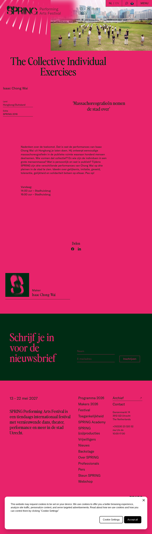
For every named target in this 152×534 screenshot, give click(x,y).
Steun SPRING (89, 475)
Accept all (133, 519)
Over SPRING (88, 457)
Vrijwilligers (87, 439)
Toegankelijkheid (91, 416)
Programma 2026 (91, 398)
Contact (119, 404)
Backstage (86, 451)
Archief (118, 398)
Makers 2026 (88, 404)
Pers (81, 469)
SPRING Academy (92, 422)
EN (117, 3)
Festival (84, 410)
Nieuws (84, 445)
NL (110, 3)
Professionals (88, 463)
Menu (144, 3)
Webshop (85, 481)
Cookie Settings (111, 519)
